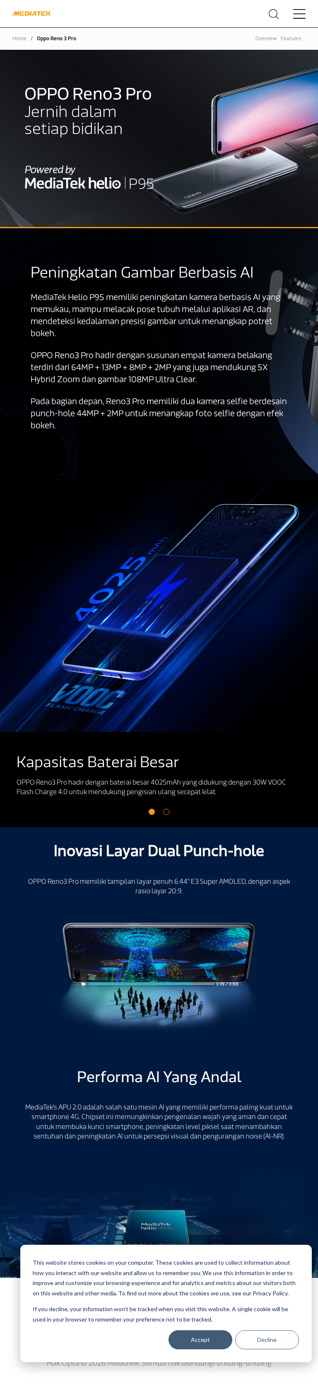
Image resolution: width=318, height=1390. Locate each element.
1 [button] (152, 812)
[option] (159, 653)
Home (19, 39)
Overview (266, 39)
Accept (200, 1339)
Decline (267, 1339)
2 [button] (166, 812)
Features (291, 39)
